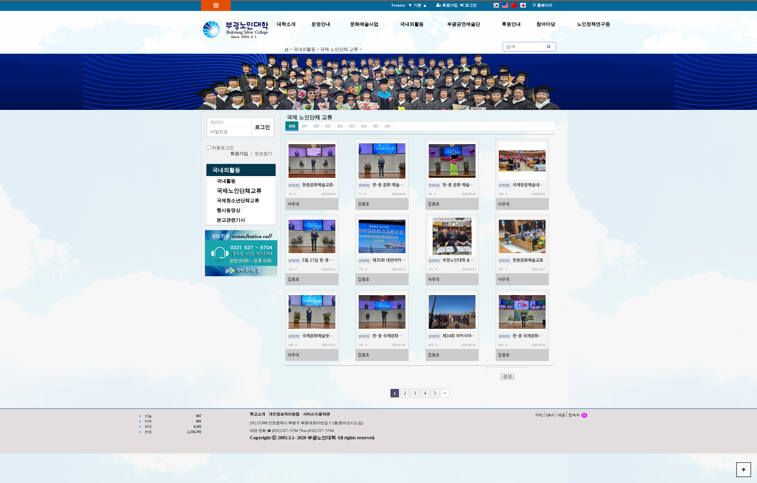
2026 (387, 126)
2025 (375, 126)
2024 (363, 126)
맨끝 (445, 393)
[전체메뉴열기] (216, 5)
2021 (328, 126)
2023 (351, 126)
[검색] (548, 46)
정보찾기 (263, 153)
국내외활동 (226, 170)
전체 (292, 126)
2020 (316, 126)
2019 (304, 126)
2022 (339, 126)
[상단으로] (743, 469)
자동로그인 (223, 147)
